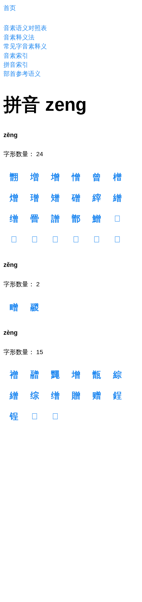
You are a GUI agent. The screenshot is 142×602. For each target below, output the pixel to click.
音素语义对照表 (25, 28)
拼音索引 (15, 64)
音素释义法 (18, 37)
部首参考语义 (22, 73)
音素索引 (15, 55)
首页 (9, 8)
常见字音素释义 (25, 46)
